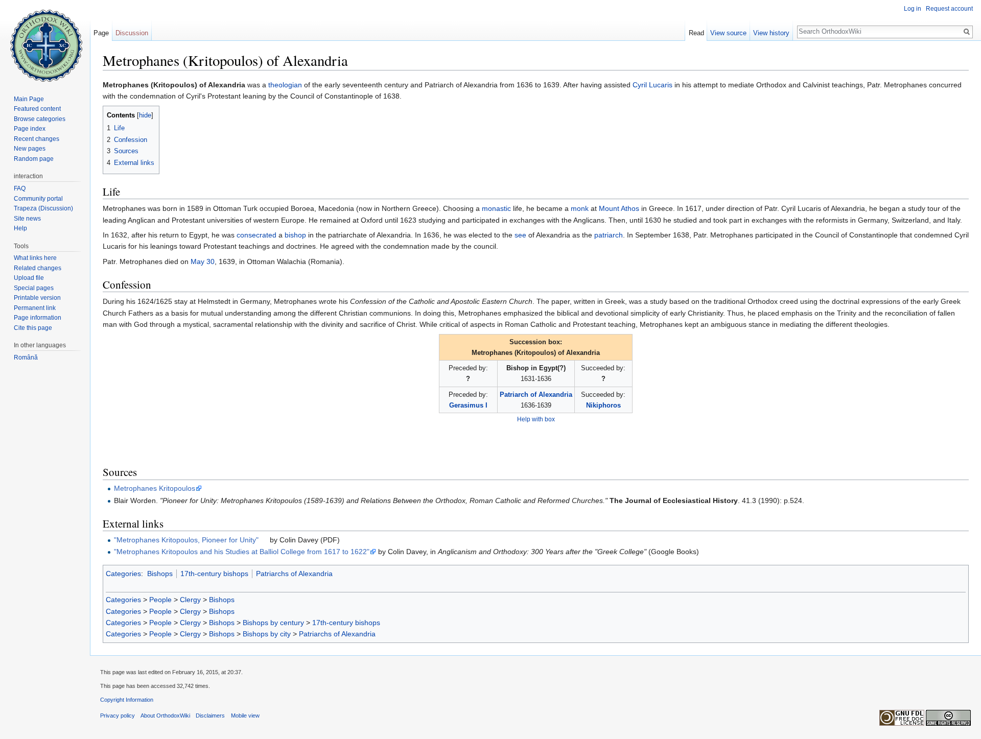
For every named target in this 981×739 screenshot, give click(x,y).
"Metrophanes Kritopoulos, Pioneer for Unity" (186, 540)
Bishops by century (273, 622)
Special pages (34, 288)
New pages (29, 148)
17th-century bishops (214, 573)
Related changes (37, 268)
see (520, 235)
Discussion (131, 33)
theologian (285, 85)
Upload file (29, 277)
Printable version (37, 297)
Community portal (38, 198)
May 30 (203, 261)
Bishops (160, 573)
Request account (949, 8)
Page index (29, 128)
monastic (496, 208)
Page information (37, 317)
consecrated (256, 235)
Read (696, 33)
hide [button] (145, 115)
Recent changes (36, 138)
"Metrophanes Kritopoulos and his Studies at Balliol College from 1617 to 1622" (241, 551)
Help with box (536, 419)
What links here (35, 257)
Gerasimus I (468, 405)
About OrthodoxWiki (165, 715)
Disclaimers (210, 715)
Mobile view (245, 715)
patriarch (608, 235)
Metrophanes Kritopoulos (154, 488)
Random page (34, 158)
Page (101, 33)
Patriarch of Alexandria (536, 394)
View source (728, 33)
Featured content (37, 108)
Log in (912, 8)
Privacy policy (117, 715)
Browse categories (39, 119)
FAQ (20, 188)
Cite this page (33, 327)
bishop (295, 235)
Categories (123, 573)
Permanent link (35, 308)
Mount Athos (619, 208)
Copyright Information (126, 700)
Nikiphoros (603, 405)
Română (26, 357)
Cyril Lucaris (652, 85)
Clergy (190, 599)
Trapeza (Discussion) (43, 208)
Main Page (29, 99)
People (160, 599)
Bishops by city (267, 634)
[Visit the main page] (45, 41)
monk (580, 208)
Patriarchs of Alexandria (294, 573)
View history (771, 33)
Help (20, 228)
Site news (27, 218)
